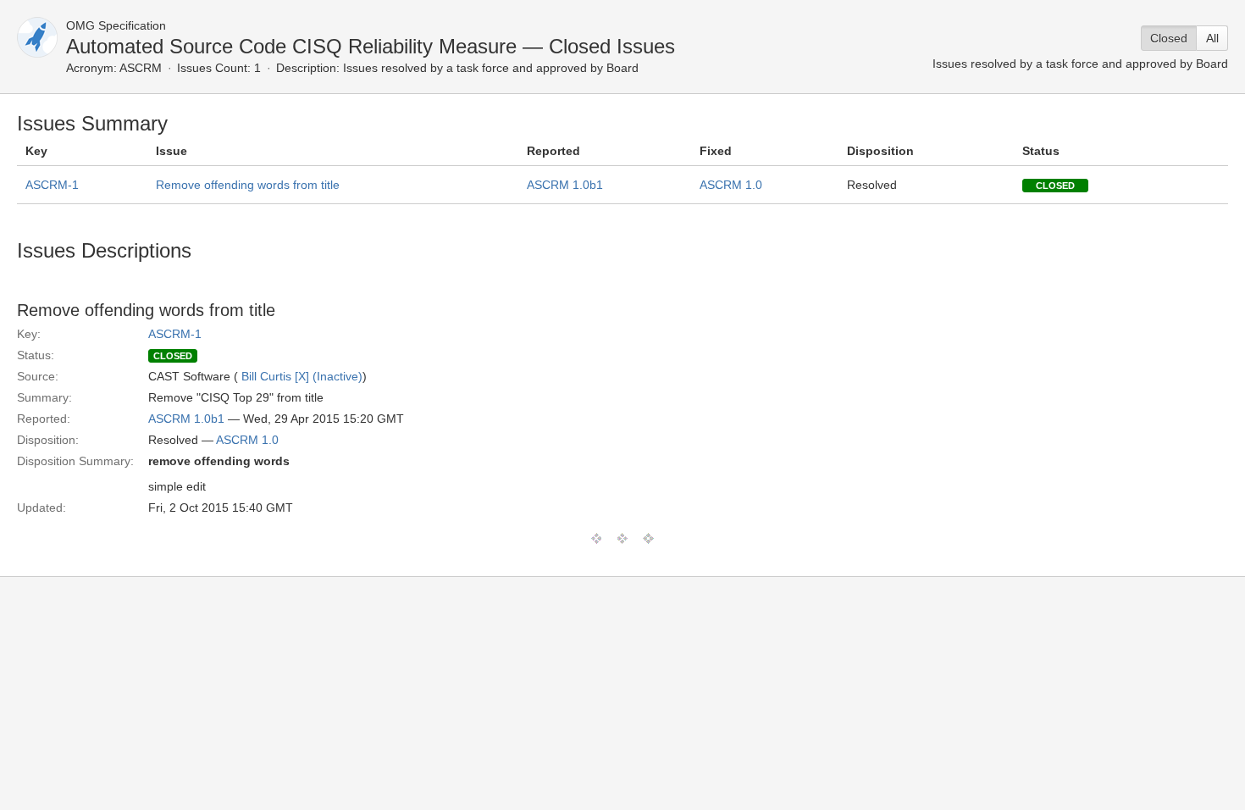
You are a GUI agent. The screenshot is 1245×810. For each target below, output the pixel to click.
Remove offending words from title (248, 184)
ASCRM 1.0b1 (565, 184)
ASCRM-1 (52, 184)
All (1212, 38)
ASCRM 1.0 (731, 184)
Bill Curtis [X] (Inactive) (301, 376)
